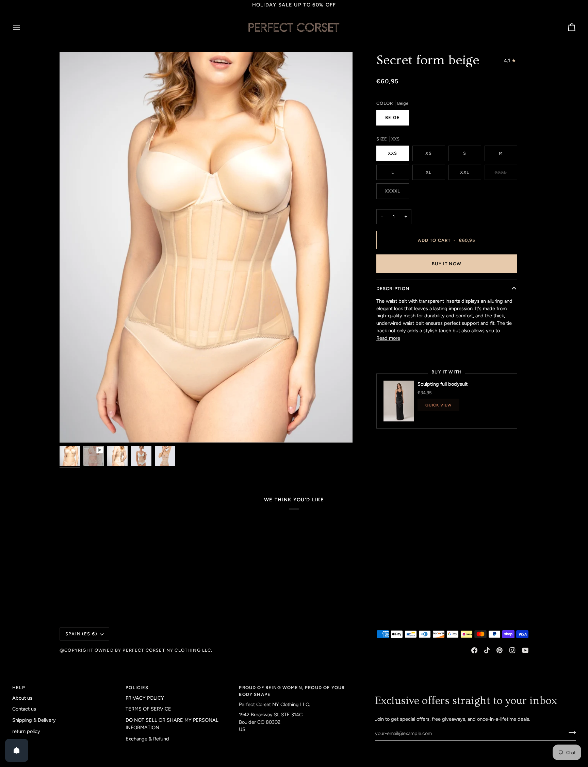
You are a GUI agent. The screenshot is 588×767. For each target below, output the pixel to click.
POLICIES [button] (137, 687)
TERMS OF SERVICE (148, 709)
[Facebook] (474, 650)
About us (22, 698)
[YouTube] (525, 650)
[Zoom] (72, 430)
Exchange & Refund (147, 739)
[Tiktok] (487, 650)
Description (393, 288)
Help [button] (18, 687)
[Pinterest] (499, 650)
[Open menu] (22, 27)
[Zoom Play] (206, 247)
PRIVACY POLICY (145, 698)
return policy (26, 731)
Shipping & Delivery (34, 720)
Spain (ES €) (81, 633)
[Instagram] (512, 650)
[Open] (16, 750)
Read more (388, 338)
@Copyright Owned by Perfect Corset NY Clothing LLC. (136, 650)
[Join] (570, 732)
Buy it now (446, 263)
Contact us (24, 709)
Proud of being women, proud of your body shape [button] (292, 691)
